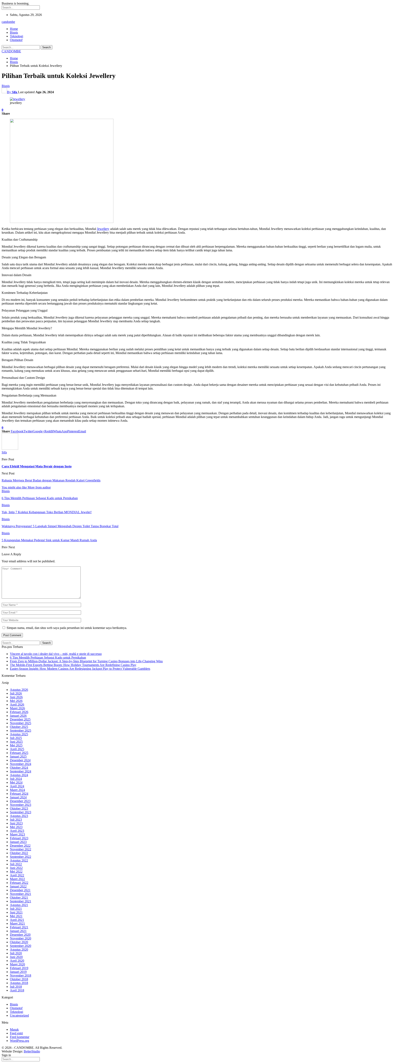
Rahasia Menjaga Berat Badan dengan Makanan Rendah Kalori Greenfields (51, 480)
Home (14, 29)
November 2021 (20, 894)
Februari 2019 (19, 968)
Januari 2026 (18, 715)
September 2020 (20, 946)
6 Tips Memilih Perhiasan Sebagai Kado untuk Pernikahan (48, 657)
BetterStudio (32, 1051)
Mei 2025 (16, 745)
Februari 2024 (19, 793)
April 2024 (17, 786)
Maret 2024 (17, 790)
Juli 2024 (16, 778)
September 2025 (20, 730)
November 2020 (20, 938)
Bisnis (14, 32)
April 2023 (17, 830)
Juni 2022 (16, 868)
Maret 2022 (17, 879)
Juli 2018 (16, 986)
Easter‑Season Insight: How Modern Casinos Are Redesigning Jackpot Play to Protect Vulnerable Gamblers (80, 668)
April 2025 (17, 749)
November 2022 (20, 849)
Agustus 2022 (19, 860)
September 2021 (20, 901)
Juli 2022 (16, 864)
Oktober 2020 (19, 942)
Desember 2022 (20, 845)
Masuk (14, 1029)
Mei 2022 (16, 871)
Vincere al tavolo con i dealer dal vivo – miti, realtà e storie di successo (56, 654)
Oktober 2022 (19, 853)
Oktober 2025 (19, 727)
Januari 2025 (18, 756)
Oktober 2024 (19, 767)
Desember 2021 (20, 890)
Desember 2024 (20, 760)
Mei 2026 (16, 701)
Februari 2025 (19, 753)
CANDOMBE (11, 51)
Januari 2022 (18, 886)
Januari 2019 (18, 972)
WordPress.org (19, 1040)
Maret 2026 (17, 708)
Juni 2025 (16, 741)
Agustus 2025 (19, 734)
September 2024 (20, 771)
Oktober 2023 (19, 808)
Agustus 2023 (19, 816)
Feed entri (16, 1033)
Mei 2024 (16, 782)
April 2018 (17, 990)
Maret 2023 (17, 834)
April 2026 (17, 704)
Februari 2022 (19, 882)
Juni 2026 (16, 697)
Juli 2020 (16, 953)
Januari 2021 (18, 931)
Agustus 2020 (19, 949)
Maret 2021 (17, 923)
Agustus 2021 (19, 905)
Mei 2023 (16, 827)
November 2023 (20, 804)
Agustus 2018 (19, 983)
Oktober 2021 (19, 897)
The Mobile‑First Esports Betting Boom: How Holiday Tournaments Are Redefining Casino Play (73, 665)
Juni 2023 (16, 823)
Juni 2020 (16, 957)
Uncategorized (19, 1015)
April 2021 (17, 920)
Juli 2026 (16, 693)
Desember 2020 (20, 934)
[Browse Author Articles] (10, 448)
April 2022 (17, 875)
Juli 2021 (16, 908)
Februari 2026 (19, 712)
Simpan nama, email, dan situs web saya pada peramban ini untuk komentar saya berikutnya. (67, 628)
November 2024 (20, 764)
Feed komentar (19, 1037)
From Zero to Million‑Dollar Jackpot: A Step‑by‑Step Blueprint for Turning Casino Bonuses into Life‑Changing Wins (86, 661)
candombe (8, 22)
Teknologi (16, 36)
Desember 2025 (20, 719)
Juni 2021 (16, 912)
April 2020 (17, 960)
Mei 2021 (16, 916)
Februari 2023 (19, 838)
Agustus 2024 (19, 775)
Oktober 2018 (19, 979)
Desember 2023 (20, 801)
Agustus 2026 (19, 689)
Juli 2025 (16, 738)
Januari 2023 (18, 842)
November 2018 (20, 975)
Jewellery (103, 229)
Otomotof (16, 40)
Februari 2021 (19, 927)
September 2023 (20, 812)
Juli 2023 (16, 819)
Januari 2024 (18, 797)
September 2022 (20, 856)
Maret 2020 (17, 964)
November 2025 (20, 723)
